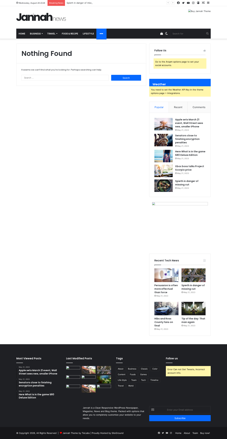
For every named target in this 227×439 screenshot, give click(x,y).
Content (121, 374)
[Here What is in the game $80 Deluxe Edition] (163, 156)
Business (35, 33)
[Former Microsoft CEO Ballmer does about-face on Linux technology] (104, 370)
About (120, 368)
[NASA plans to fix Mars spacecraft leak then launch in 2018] (89, 389)
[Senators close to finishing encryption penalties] (163, 140)
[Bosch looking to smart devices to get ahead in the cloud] (73, 379)
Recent (178, 107)
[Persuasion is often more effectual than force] (166, 275)
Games (143, 374)
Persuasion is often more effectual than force (166, 289)
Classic (144, 368)
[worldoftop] (41, 17)
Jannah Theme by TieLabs (76, 433)
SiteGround (117, 433)
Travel (51, 33)
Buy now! (205, 433)
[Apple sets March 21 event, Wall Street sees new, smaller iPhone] (163, 124)
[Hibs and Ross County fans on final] (166, 308)
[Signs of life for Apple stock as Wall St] (89, 379)
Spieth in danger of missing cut (83, 2)
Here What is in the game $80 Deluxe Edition (190, 153)
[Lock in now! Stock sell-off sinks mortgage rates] (89, 370)
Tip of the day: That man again (193, 320)
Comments (199, 107)
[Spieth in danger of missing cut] (163, 185)
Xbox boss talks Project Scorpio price (189, 168)
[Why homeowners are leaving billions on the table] (73, 370)
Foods (133, 374)
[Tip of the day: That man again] (193, 308)
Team (133, 380)
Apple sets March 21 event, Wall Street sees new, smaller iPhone (189, 123)
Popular (159, 107)
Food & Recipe (70, 33)
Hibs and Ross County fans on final (163, 322)
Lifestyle (88, 33)
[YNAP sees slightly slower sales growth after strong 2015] (104, 379)
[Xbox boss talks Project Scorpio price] (163, 171)
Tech (143, 380)
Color (154, 368)
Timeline (154, 380)
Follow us (172, 358)
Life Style (122, 380)
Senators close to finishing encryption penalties (187, 139)
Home (22, 33)
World (130, 385)
